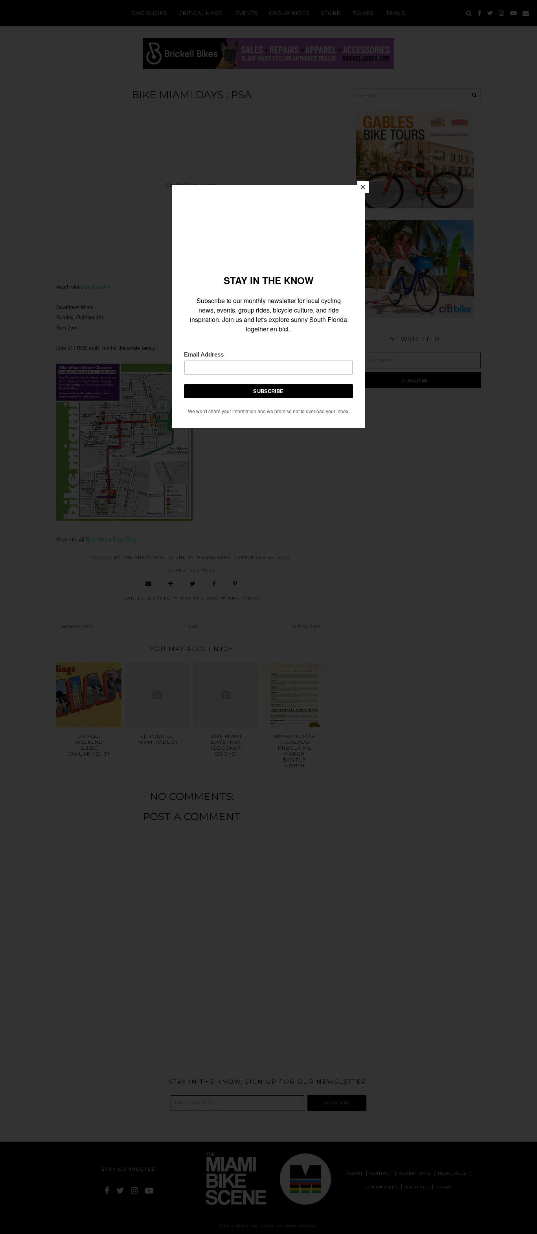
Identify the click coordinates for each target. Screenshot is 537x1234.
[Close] (363, 187)
